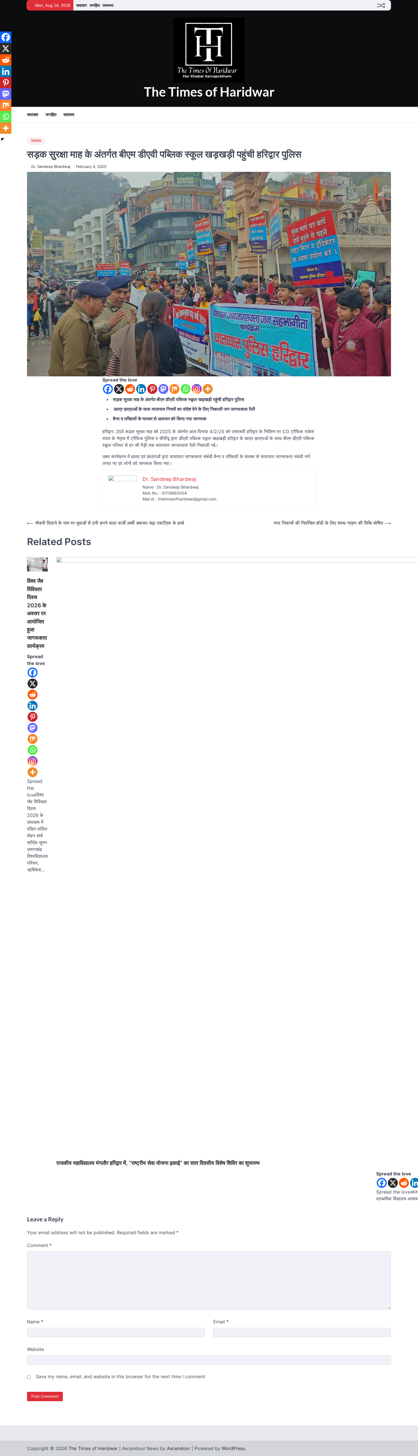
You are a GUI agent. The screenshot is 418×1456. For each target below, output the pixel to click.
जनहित (95, 5)
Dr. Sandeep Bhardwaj (50, 166)
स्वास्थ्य (108, 5)
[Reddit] (130, 389)
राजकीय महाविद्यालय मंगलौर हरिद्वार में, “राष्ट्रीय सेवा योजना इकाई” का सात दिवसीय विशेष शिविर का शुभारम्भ (158, 1163)
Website (35, 1349)
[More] (208, 389)
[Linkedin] (141, 389)
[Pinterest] (152, 389)
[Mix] (174, 389)
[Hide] (2, 139)
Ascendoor (178, 1448)
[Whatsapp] (186, 389)
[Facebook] (108, 389)
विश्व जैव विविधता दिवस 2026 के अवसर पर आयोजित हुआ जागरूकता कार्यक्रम (37, 613)
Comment (39, 1245)
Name (35, 1321)
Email (221, 1321)
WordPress (233, 1448)
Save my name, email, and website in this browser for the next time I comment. (121, 1376)
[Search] (386, 115)
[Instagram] (197, 389)
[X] (119, 389)
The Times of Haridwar (209, 91)
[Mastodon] (163, 389)
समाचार (81, 5)
